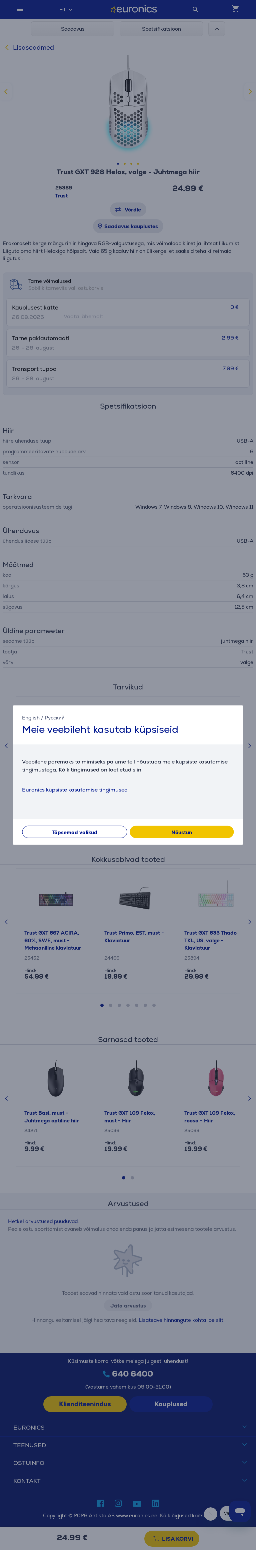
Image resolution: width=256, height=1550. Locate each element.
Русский (55, 717)
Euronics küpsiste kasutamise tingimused (75, 789)
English (31, 717)
